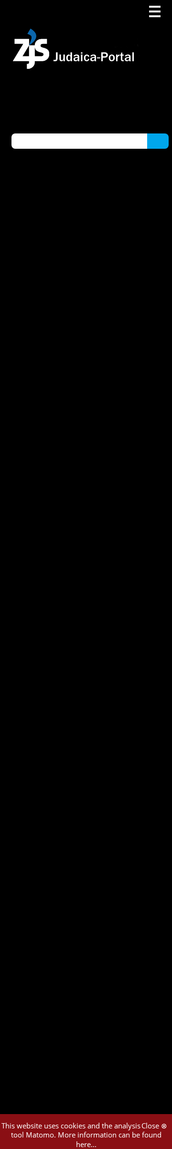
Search (158, 140)
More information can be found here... (109, 1139)
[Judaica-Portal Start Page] (75, 35)
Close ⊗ (154, 1125)
